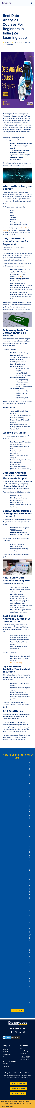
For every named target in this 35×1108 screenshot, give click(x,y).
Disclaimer (23, 1053)
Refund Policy (7, 1054)
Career (5, 1057)
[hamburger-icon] (31, 3)
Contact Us (6, 1052)
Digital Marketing (16, 663)
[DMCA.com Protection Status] (11, 1037)
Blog (21, 1048)
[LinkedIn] (19, 1031)
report (20, 276)
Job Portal (6, 1066)
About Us (5, 1049)
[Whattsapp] (23, 1031)
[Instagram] (15, 1031)
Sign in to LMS (7, 1064)
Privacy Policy (24, 1051)
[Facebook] (11, 1031)
